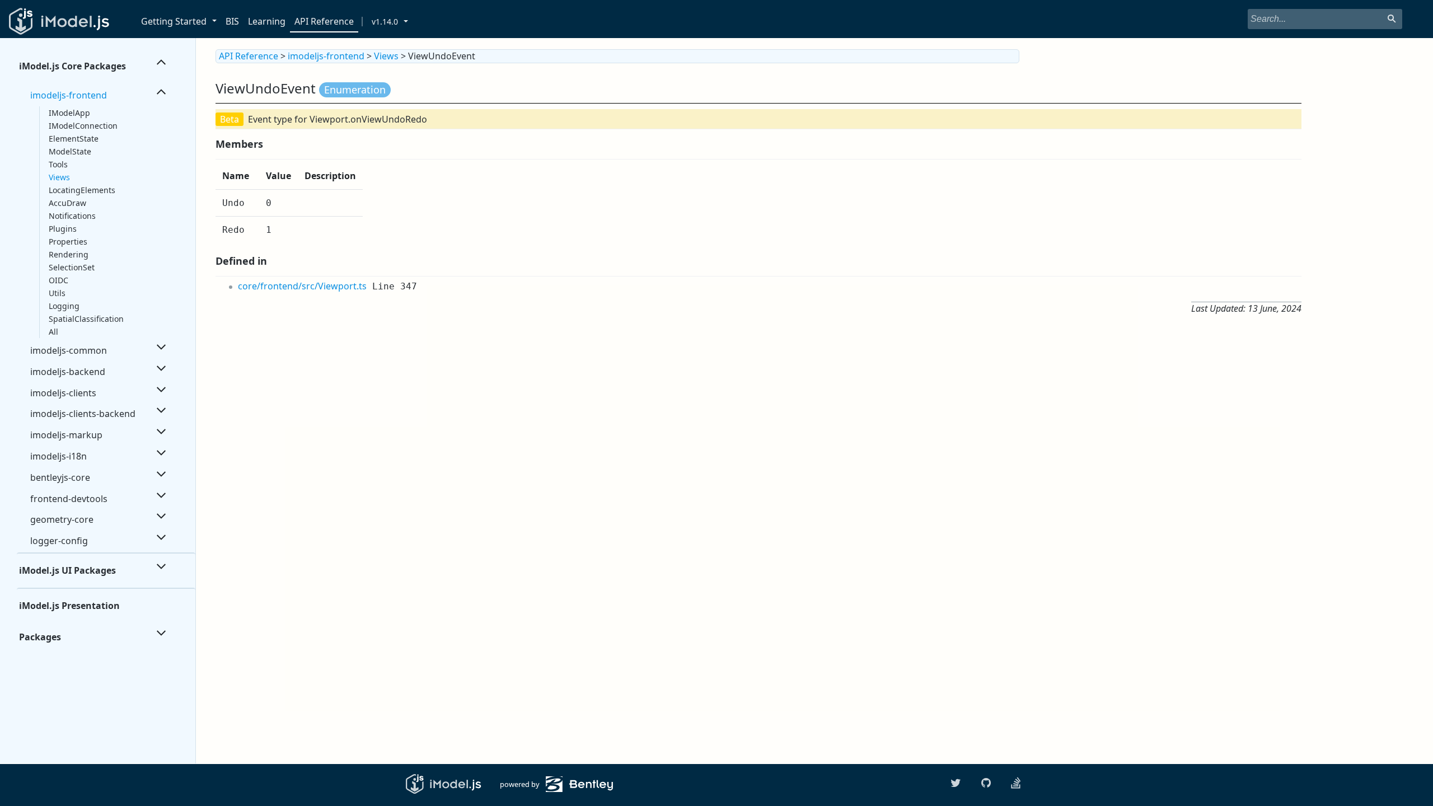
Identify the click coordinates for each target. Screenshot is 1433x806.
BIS (232, 21)
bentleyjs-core (60, 477)
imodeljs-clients (63, 393)
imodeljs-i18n (58, 456)
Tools (58, 164)
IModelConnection (83, 125)
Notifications (72, 215)
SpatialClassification (86, 318)
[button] (216, 21)
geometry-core (61, 519)
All (53, 331)
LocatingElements (82, 190)
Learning (266, 21)
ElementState (74, 138)
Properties (68, 241)
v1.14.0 (385, 21)
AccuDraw (67, 203)
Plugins (63, 228)
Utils (57, 293)
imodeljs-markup (66, 435)
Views (59, 177)
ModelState (70, 151)
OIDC (58, 280)
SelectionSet (72, 267)
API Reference (324, 21)
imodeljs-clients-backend (82, 413)
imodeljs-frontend (68, 95)
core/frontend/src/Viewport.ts (302, 286)
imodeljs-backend (67, 371)
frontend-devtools (68, 499)
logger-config (59, 541)
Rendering (68, 254)
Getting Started (174, 21)
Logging (64, 306)
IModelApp (69, 112)
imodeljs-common (68, 350)
